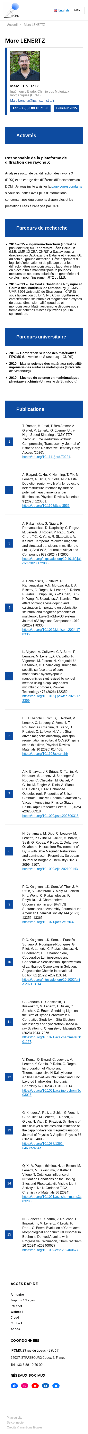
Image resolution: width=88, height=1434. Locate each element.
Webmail (17, 1312)
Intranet (16, 1306)
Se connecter (16, 1422)
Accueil (12, 25)
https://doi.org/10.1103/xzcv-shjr (45, 753)
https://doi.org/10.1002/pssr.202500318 (50, 816)
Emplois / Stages (23, 1300)
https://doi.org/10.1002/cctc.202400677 (50, 1250)
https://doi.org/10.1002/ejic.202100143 (50, 869)
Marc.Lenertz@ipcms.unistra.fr (32, 100)
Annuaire (17, 1294)
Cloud (15, 1317)
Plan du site (14, 1417)
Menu (78, 10)
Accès (15, 1329)
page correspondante (66, 186)
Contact (16, 1323)
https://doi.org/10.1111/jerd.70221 (46, 457)
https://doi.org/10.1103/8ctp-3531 (46, 505)
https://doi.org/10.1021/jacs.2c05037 (48, 922)
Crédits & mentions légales (25, 1427)
